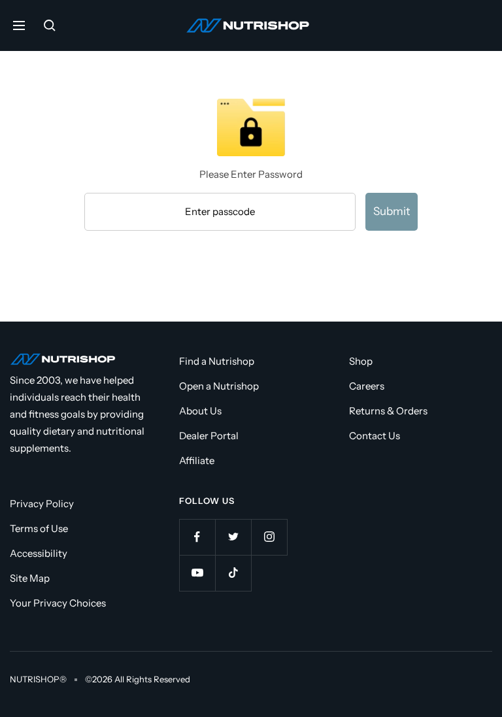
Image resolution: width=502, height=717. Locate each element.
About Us (200, 411)
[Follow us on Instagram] (269, 537)
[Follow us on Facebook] (197, 537)
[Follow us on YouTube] (197, 573)
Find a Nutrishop (216, 361)
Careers (366, 386)
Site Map (30, 578)
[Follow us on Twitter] (233, 537)
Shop (361, 361)
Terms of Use (39, 528)
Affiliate (196, 460)
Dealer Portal (209, 435)
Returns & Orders (388, 411)
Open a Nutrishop (219, 386)
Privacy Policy (42, 503)
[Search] (50, 25)
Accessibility (38, 553)
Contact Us (374, 435)
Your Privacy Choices (58, 603)
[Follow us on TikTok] (233, 573)
